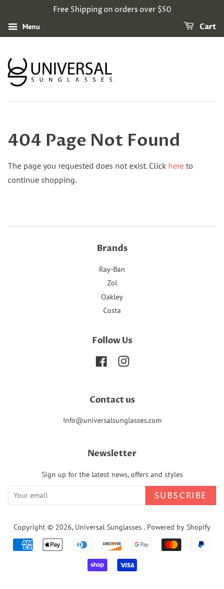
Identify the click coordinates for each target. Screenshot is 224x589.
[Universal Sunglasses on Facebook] (101, 363)
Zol (112, 282)
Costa (112, 310)
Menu (30, 26)
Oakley (112, 297)
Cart (207, 27)
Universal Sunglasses (109, 527)
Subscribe (180, 496)
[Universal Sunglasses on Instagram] (123, 363)
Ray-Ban (112, 269)
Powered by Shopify (178, 527)
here (176, 165)
